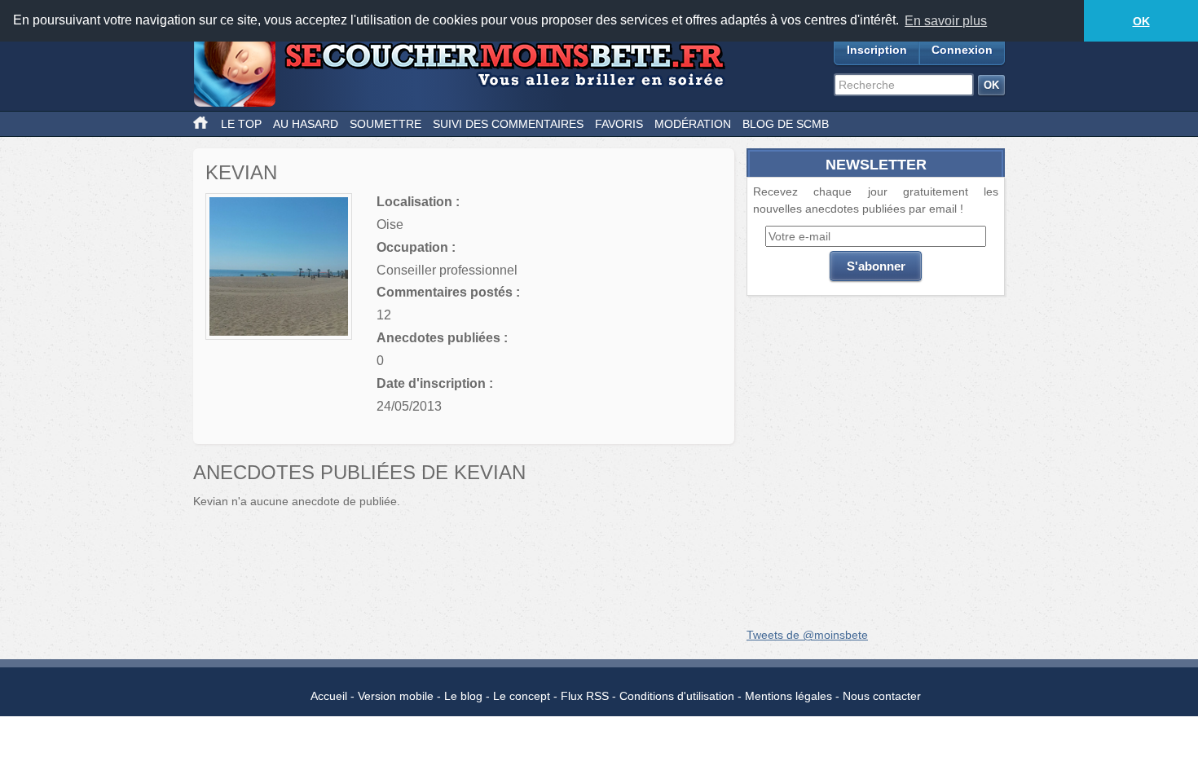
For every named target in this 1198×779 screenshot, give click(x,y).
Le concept (521, 695)
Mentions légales (788, 695)
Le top (241, 123)
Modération (692, 123)
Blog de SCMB (785, 123)
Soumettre (385, 123)
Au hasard (305, 123)
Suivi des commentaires (508, 123)
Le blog (463, 695)
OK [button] (1141, 21)
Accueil (329, 695)
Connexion (962, 49)
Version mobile (396, 695)
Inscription (877, 49)
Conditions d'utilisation (676, 695)
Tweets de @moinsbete (807, 634)
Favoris (619, 123)
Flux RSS (585, 695)
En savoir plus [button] (946, 21)
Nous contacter (882, 695)
